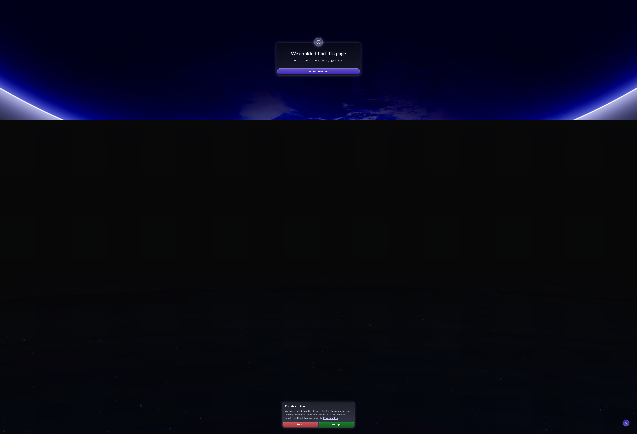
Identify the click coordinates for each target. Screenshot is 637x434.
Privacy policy (330, 418)
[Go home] (626, 423)
